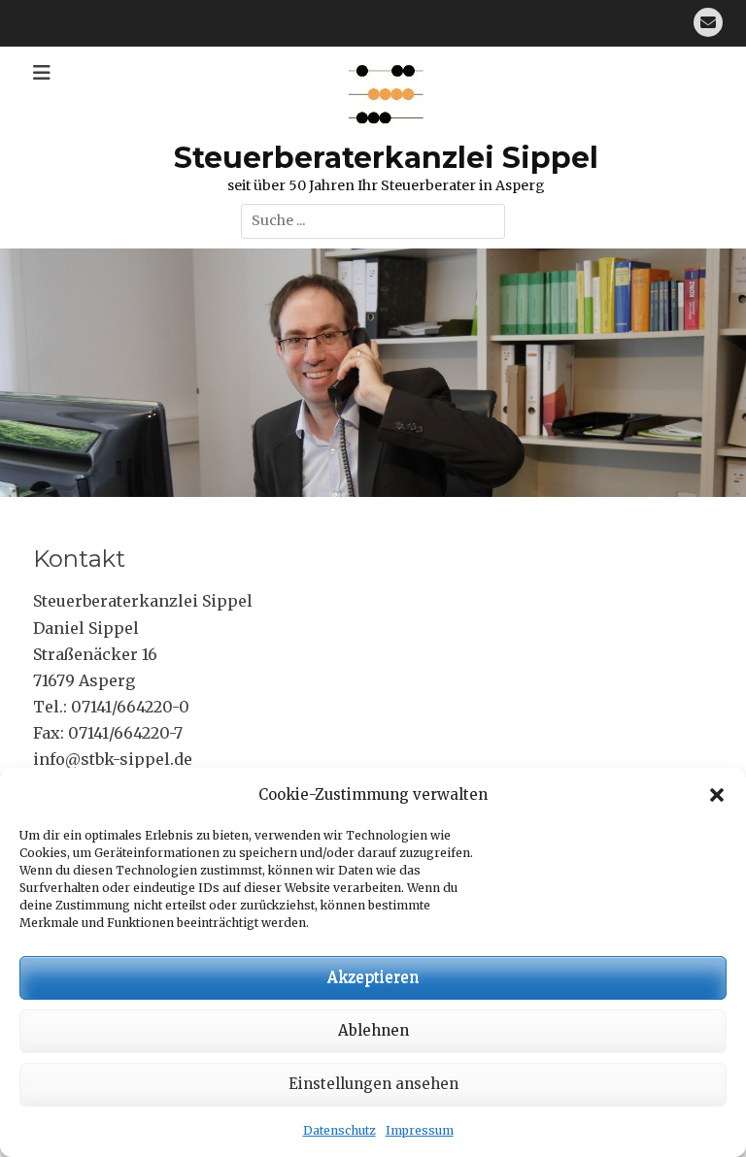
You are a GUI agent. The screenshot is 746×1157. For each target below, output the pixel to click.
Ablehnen (373, 1030)
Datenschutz (339, 1130)
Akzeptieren (373, 977)
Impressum (420, 1130)
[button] (717, 795)
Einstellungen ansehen (373, 1083)
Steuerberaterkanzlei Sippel (386, 158)
